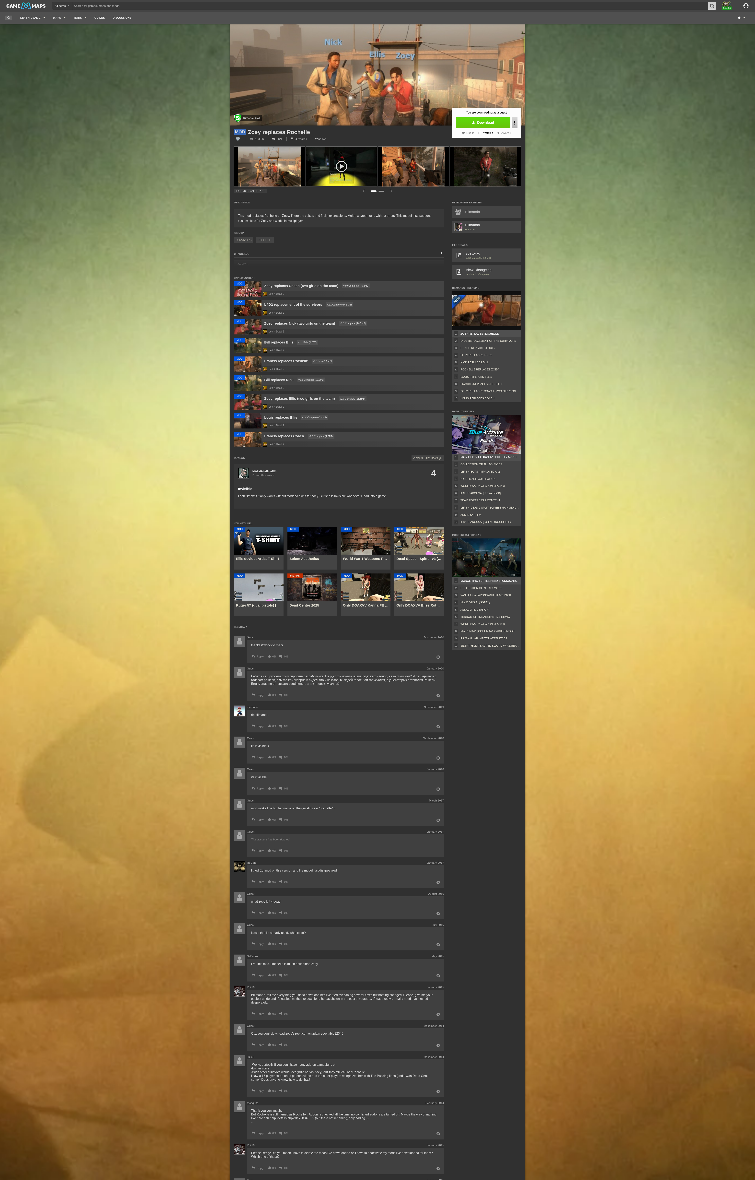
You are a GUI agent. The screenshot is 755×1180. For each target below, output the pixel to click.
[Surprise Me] (741, 18)
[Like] (238, 138)
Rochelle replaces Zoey (479, 369)
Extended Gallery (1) (250, 191)
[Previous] (364, 191)
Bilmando (472, 225)
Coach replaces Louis (477, 348)
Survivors (243, 240)
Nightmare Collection (477, 478)
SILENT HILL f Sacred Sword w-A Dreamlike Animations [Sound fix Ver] (489, 645)
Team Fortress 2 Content (480, 500)
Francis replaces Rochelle (481, 384)
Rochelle (265, 240)
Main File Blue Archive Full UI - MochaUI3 (489, 457)
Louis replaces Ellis (476, 376)
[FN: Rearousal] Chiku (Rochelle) (485, 522)
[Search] (712, 6)
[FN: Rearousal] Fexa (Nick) (480, 493)
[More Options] (514, 122)
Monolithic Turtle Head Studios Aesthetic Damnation (489, 580)
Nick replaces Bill (474, 362)
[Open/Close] (441, 253)
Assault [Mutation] (474, 609)
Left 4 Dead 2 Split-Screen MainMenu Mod (489, 507)
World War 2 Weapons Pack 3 (482, 486)
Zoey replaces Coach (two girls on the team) (489, 391)
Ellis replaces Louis (476, 355)
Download (485, 123)
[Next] (391, 191)
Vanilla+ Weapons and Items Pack (485, 595)
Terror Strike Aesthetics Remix (485, 616)
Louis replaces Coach (477, 398)
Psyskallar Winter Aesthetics (483, 638)
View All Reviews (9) (428, 458)
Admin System (470, 514)
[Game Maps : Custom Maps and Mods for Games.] (26, 5)
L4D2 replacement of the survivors (488, 340)
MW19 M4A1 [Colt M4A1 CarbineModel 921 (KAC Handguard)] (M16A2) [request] (489, 631)
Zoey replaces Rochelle (479, 333)
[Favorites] (8, 18)
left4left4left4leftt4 (264, 471)
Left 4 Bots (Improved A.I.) (480, 471)
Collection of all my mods (481, 464)
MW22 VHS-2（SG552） (476, 602)
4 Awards (301, 138)
